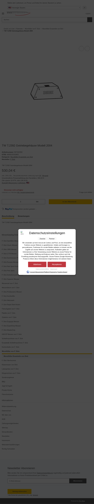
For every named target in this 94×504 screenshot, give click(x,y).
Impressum (53, 269)
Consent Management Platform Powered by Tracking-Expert (48, 272)
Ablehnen (37, 264)
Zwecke (42, 239)
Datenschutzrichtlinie (42, 269)
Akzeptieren (57, 264)
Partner (52, 239)
